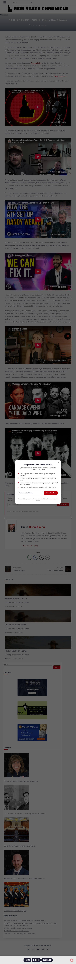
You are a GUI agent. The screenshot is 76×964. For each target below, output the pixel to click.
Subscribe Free (51, 493)
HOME (27, 960)
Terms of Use (37, 499)
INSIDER (36, 960)
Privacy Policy (46, 499)
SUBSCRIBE (47, 960)
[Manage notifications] (71, 960)
